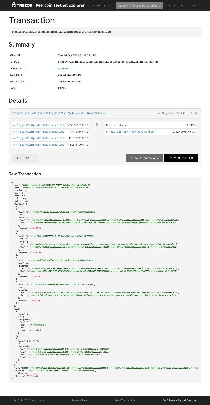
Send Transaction (125, 400)
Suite (181, 5)
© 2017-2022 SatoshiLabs (29, 400)
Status (107, 5)
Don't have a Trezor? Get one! (179, 400)
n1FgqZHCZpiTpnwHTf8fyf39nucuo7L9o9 (40, 125)
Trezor (171, 5)
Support (191, 5)
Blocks (96, 5)
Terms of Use (79, 400)
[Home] (22, 5)
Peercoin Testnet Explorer (60, 5)
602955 (63, 68)
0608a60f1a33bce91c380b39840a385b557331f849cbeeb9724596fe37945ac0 (58, 113)
